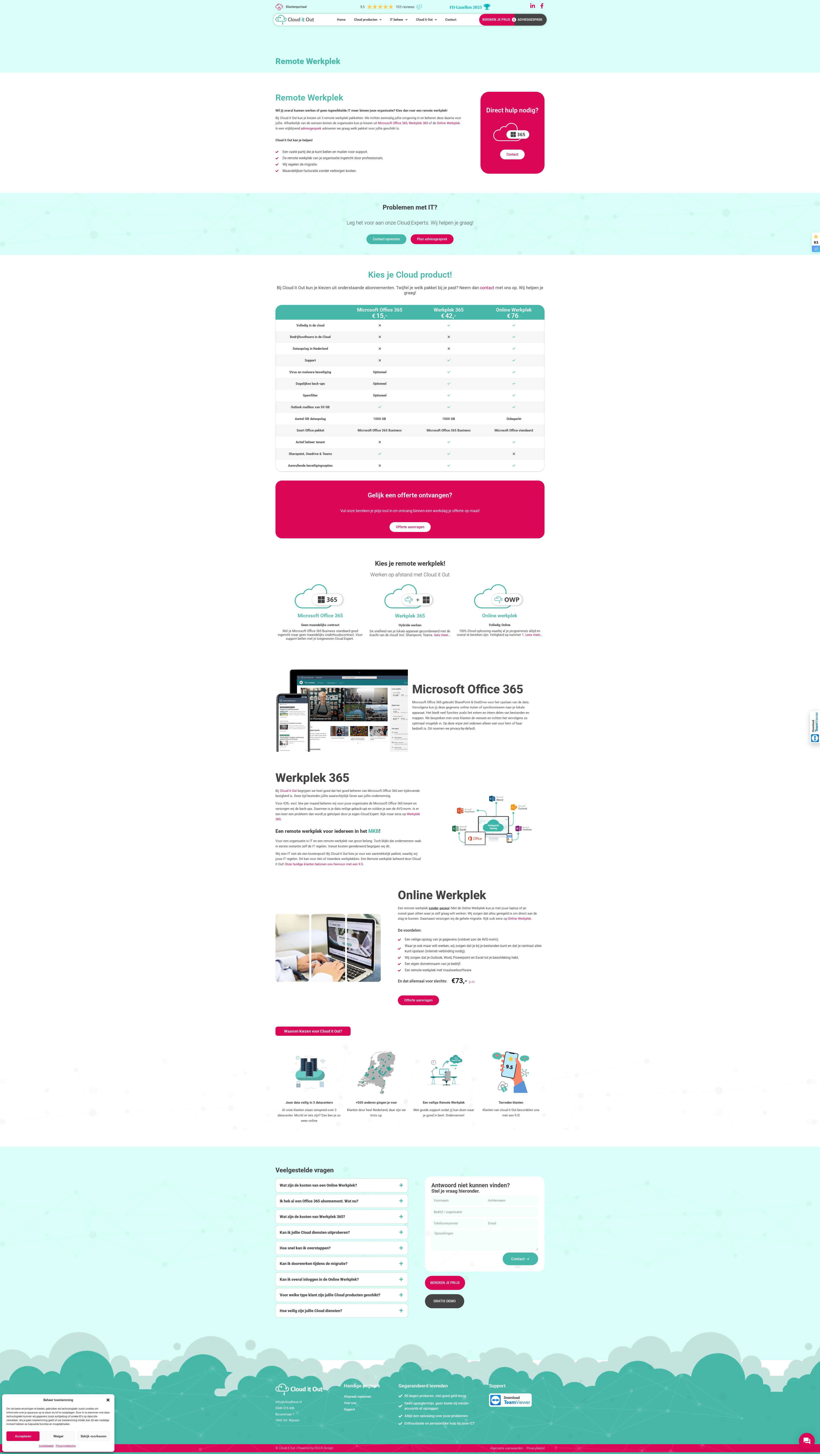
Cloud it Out (288, 791)
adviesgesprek (311, 128)
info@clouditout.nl (288, 1402)
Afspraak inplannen (357, 1397)
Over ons (350, 1403)
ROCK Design (324, 1448)
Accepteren (23, 1436)
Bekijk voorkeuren (93, 1436)
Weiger (58, 1436)
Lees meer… (533, 635)
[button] (108, 1400)
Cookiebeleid (46, 1445)
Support (349, 1409)
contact (487, 287)
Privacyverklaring (66, 1445)
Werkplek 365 (418, 123)
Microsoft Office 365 (392, 123)
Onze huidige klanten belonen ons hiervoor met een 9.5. (324, 864)
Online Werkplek (448, 123)
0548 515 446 (284, 1408)
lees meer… (442, 635)
